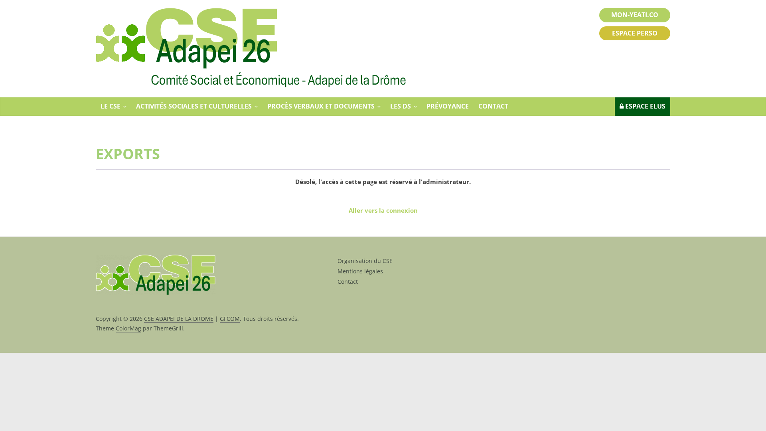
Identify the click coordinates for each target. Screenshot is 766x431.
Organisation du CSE (365, 261)
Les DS (400, 106)
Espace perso (634, 33)
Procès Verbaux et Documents (321, 106)
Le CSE (110, 106)
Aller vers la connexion (383, 210)
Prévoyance (447, 106)
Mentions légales (360, 271)
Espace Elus (644, 106)
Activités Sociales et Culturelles (194, 106)
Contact (493, 106)
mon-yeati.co (634, 14)
